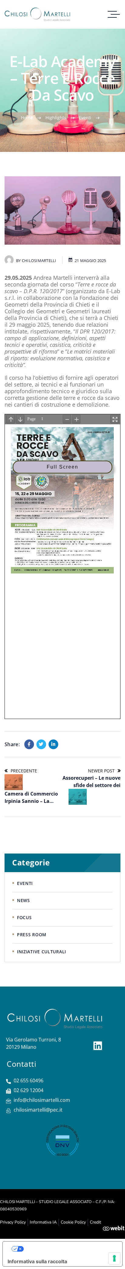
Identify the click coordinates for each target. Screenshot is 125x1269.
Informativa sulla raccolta (37, 1261)
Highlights (56, 117)
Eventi (85, 117)
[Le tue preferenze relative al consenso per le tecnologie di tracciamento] (114, 1258)
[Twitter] (41, 744)
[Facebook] (29, 744)
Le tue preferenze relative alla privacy (68, 1248)
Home (27, 117)
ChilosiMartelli (39, 260)
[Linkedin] (53, 744)
